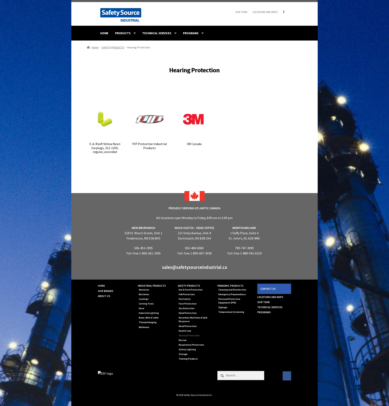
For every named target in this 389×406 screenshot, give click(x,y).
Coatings (144, 299)
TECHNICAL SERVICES (156, 33)
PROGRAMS (191, 33)
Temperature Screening (231, 312)
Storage (183, 354)
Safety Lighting (187, 349)
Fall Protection (187, 294)
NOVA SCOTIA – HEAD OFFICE (194, 228)
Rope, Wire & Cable (149, 317)
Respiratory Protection (191, 344)
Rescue (183, 340)
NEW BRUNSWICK (143, 228)
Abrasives (144, 289)
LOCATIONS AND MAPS (265, 12)
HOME (104, 33)
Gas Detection (186, 308)
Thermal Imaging (148, 322)
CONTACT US (268, 289)
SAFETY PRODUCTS (113, 47)
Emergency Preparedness (232, 294)
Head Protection (188, 326)
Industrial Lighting (149, 313)
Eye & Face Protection (191, 289)
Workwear (144, 327)
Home (95, 47)
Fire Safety (185, 299)
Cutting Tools (146, 303)
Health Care (185, 330)
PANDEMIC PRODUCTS (230, 285)
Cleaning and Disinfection (232, 289)
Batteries (144, 294)
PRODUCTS (123, 33)
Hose (141, 308)
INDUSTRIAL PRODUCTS (152, 285)
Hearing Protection (189, 335)
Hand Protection (188, 313)
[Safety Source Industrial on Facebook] (287, 376)
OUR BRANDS (105, 291)
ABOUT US (104, 296)
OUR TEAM (241, 12)
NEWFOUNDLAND (244, 228)
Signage (222, 307)
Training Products (188, 358)
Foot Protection (188, 303)
